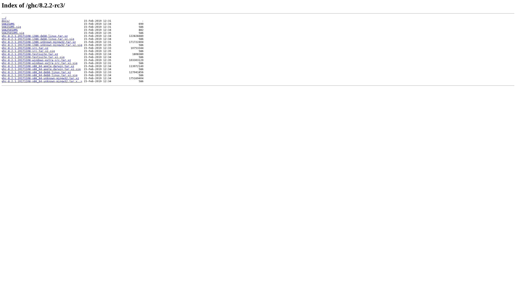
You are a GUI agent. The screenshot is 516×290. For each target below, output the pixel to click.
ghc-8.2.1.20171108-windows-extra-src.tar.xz (36, 60)
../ (4, 17)
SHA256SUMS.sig (13, 32)
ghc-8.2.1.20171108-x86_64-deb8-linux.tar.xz (36, 72)
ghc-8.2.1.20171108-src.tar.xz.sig (28, 51)
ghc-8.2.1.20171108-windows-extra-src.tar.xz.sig (39, 63)
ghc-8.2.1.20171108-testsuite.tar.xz (30, 54)
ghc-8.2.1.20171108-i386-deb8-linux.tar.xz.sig (38, 38)
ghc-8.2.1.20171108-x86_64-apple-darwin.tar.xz (38, 66)
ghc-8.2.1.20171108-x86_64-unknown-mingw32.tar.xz (40, 78)
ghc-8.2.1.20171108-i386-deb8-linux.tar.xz (35, 35)
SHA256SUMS (10, 29)
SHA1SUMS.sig (11, 26)
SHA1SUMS (8, 23)
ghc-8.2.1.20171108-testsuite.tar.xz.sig (33, 57)
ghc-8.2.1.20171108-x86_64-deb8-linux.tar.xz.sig (39, 75)
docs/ (6, 20)
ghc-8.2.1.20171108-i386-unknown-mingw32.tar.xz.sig (42, 45)
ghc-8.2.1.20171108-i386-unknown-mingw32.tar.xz (39, 42)
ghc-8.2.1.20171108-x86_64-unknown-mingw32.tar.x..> (42, 81)
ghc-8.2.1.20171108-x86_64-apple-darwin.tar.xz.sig (41, 69)
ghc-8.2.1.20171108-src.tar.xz (25, 48)
